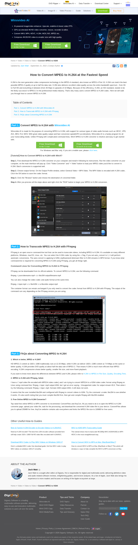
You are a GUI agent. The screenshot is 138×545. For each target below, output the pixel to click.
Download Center (102, 3)
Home (13, 61)
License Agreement (63, 529)
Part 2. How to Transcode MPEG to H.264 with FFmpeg (36, 111)
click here (93, 150)
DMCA (74, 529)
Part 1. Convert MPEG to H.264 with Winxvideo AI (34, 108)
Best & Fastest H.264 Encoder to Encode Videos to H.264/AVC (36, 428)
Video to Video (30, 61)
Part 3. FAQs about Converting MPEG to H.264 (33, 115)
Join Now (123, 508)
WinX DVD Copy (46, 509)
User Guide (85, 519)
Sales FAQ (85, 512)
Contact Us (85, 509)
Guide (78, 11)
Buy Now (117, 11)
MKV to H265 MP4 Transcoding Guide (86, 428)
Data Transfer (84, 3)
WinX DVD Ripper (46, 505)
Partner (84, 505)
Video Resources (67, 505)
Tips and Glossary (67, 512)
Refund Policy (84, 529)
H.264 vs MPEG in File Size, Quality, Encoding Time (105, 374)
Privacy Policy (48, 529)
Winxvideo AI (68, 3)
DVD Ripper (53, 3)
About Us (84, 502)
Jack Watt (24, 66)
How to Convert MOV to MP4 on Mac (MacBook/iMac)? (93, 442)
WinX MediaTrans (46, 512)
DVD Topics (64, 502)
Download (102, 11)
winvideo (24, 11)
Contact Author (54, 66)
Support (117, 3)
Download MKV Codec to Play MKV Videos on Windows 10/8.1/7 (37, 442)
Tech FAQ (85, 515)
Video (20, 61)
